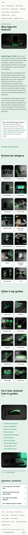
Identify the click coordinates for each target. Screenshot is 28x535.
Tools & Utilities (6, 12)
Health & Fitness (6, 15)
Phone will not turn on (10, 448)
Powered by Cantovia (9, 532)
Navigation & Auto (18, 18)
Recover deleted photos (10, 443)
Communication (10, 6)
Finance (13, 15)
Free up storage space (10, 426)
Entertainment (14, 9)
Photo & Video (19, 6)
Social (3, 6)
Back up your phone (9, 440)
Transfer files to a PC (10, 446)
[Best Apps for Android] (3, 2)
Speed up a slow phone (10, 429)
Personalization (15, 12)
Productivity (22, 9)
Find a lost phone (9, 437)
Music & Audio (5, 9)
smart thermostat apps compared (11, 58)
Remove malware (8, 432)
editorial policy (11, 472)
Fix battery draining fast (11, 423)
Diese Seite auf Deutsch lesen (9, 147)
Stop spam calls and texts (11, 435)
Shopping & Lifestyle (7, 18)
